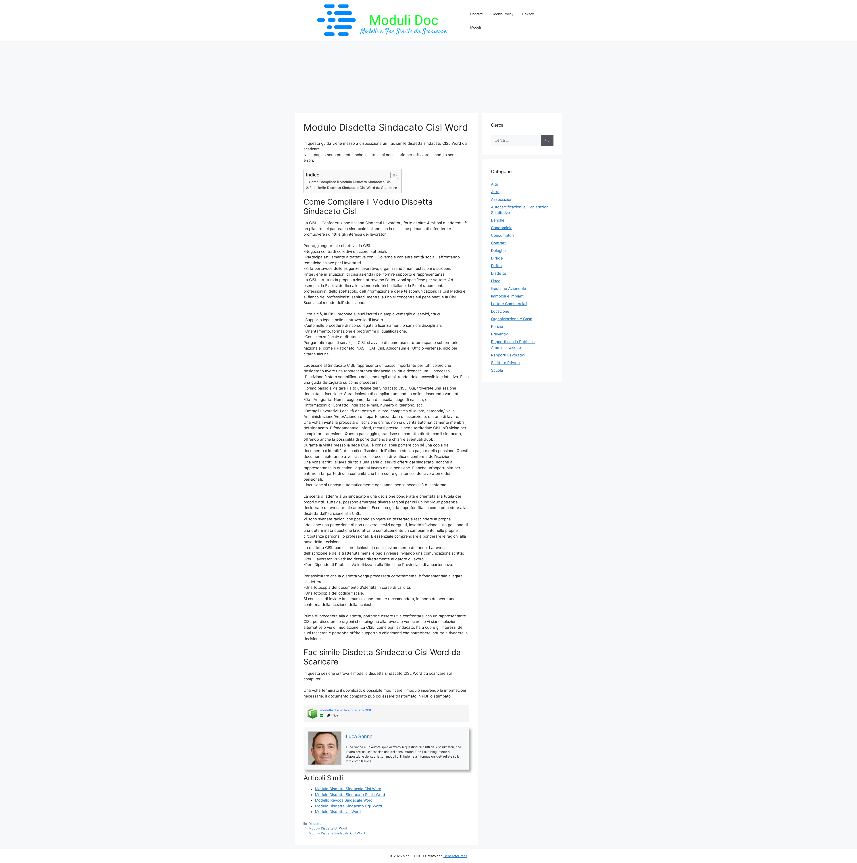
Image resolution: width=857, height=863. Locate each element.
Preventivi (500, 334)
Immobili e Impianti (507, 296)
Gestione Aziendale (508, 288)
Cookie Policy (502, 14)
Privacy (528, 14)
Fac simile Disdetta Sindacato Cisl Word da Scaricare (353, 188)
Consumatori (502, 235)
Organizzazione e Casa (511, 319)
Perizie (497, 326)
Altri (494, 184)
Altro (495, 192)
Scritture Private (505, 362)
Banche (497, 220)
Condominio (501, 228)
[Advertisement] (428, 75)
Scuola (497, 370)
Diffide (497, 258)
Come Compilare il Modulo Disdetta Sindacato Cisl (350, 182)
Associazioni (502, 199)
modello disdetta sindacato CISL (346, 710)
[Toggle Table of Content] (392, 175)
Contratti (499, 243)
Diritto (496, 266)
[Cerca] (547, 140)
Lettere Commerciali (509, 304)
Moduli (475, 27)
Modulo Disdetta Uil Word (328, 828)
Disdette (315, 823)
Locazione (500, 311)
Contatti (476, 14)
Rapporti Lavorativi (508, 355)
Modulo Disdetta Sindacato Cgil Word (337, 833)
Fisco (495, 281)
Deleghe (498, 250)
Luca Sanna (359, 736)
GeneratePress (455, 856)
